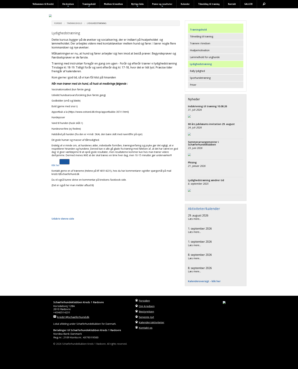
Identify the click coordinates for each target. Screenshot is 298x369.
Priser (193, 84)
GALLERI (248, 4)
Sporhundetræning (200, 77)
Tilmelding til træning (209, 4)
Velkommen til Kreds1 (43, 4)
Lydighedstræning (96, 23)
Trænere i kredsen (200, 43)
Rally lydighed (197, 71)
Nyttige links (137, 5)
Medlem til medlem (113, 4)
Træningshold (89, 5)
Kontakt (232, 4)
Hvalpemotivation (200, 50)
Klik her (55, 165)
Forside (58, 23)
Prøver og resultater (162, 5)
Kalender (185, 4)
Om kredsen (68, 5)
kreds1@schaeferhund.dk (73, 317)
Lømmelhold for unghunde (205, 57)
